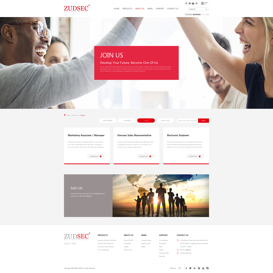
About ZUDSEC (108, 120)
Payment (162, 256)
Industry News (145, 243)
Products (127, 8)
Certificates (126, 120)
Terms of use (165, 120)
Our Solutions (163, 240)
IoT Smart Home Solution (106, 247)
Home (116, 8)
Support (160, 8)
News (150, 8)
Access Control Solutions (106, 243)
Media (143, 247)
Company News (146, 240)
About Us (139, 8)
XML (179, 268)
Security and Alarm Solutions (107, 240)
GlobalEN (206, 3)
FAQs (161, 247)
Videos (161, 250)
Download (162, 243)
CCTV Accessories (103, 250)
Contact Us (172, 8)
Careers (82, 115)
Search (203, 120)
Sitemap (173, 268)
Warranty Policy (164, 253)
